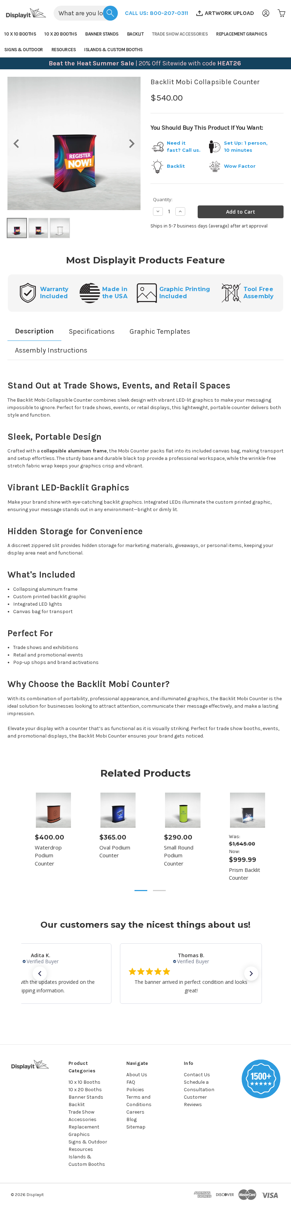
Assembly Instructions (51, 350)
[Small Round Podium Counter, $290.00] (182, 810)
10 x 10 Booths (20, 34)
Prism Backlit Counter (244, 873)
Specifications (92, 331)
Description (34, 331)
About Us (136, 1075)
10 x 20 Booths (60, 34)
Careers (135, 1112)
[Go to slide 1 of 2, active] (140, 890)
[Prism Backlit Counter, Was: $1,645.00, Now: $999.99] (247, 810)
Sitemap (136, 1127)
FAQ (130, 1082)
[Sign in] (266, 13)
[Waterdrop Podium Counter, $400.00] (53, 810)
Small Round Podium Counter (178, 855)
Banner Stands (102, 34)
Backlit (135, 34)
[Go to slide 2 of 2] (159, 890)
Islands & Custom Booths (113, 49)
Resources (63, 49)
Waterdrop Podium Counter (48, 855)
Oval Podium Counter (114, 851)
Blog (131, 1119)
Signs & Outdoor (23, 49)
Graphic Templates (160, 331)
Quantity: (162, 199)
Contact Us (197, 1075)
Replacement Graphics (241, 34)
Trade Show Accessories (180, 34)
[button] (156, 13)
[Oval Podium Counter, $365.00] (118, 810)
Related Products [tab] (145, 773)
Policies (135, 1090)
